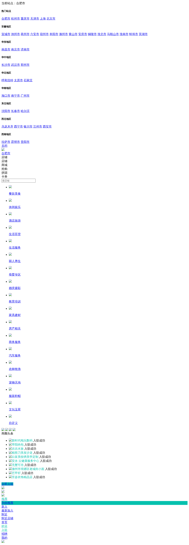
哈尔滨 (25, 111)
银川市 (28, 126)
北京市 (51, 18)
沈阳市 (5, 111)
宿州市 (44, 34)
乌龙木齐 (7, 126)
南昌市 (5, 49)
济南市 (25, 49)
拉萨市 (5, 141)
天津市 (34, 18)
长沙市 (5, 64)
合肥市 (5, 18)
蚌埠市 (133, 34)
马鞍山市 (113, 34)
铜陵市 (92, 34)
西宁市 (18, 126)
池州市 (15, 34)
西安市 (47, 126)
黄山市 (73, 34)
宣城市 (5, 34)
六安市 (34, 34)
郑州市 (25, 64)
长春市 (15, 111)
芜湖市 (143, 34)
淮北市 (101, 34)
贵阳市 (25, 141)
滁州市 (63, 34)
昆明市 (15, 141)
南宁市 (15, 95)
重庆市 (25, 18)
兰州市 (37, 126)
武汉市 (15, 64)
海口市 (5, 95)
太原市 (18, 80)
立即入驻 (7, 483)
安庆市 (82, 34)
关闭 (4, 145)
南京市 (15, 49)
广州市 (25, 95)
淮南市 (124, 34)
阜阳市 (53, 34)
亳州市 (25, 34)
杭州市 (15, 18)
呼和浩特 (7, 80)
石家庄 (28, 80)
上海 (43, 18)
